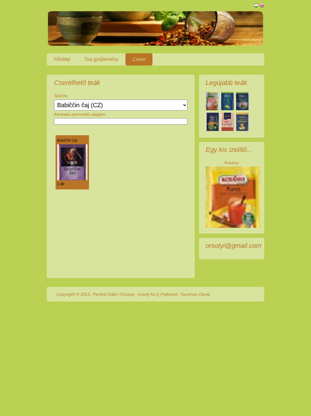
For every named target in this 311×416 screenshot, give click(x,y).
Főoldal (62, 59)
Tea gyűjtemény (101, 59)
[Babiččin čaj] (72, 178)
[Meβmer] (227, 108)
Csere (138, 59)
